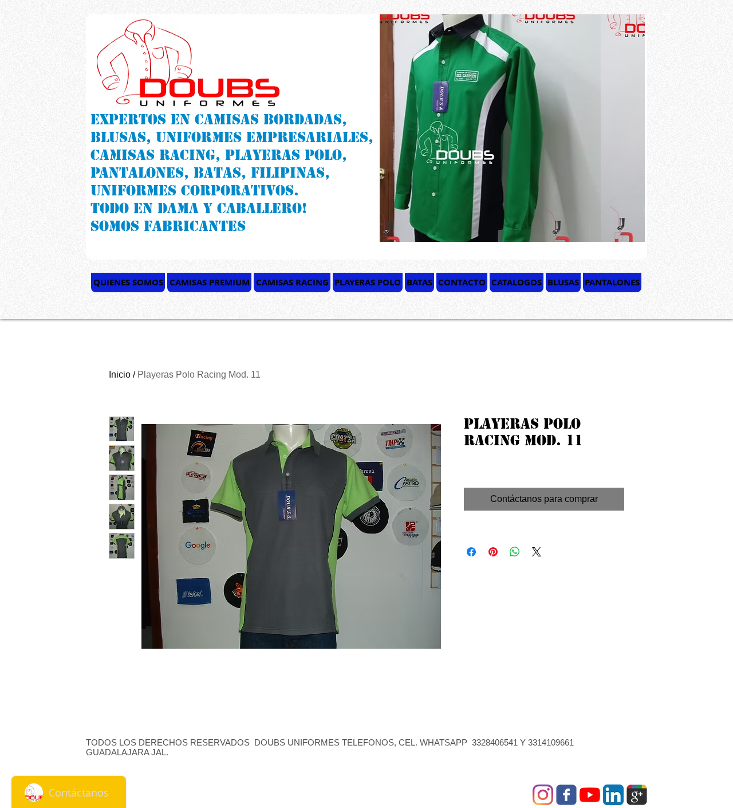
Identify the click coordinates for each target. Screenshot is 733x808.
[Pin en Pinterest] (493, 552)
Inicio (120, 374)
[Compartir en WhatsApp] (515, 552)
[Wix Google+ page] (636, 795)
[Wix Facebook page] (566, 795)
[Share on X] (536, 552)
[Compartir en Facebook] (471, 552)
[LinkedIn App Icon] (613, 795)
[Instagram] (543, 795)
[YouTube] (590, 795)
